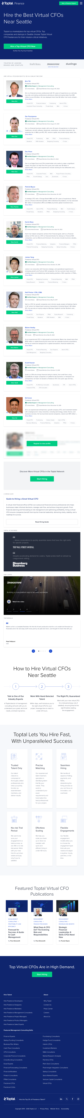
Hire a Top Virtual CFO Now (22, 46)
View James (14, 277)
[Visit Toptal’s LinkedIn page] (61, 1099)
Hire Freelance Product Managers (15, 1020)
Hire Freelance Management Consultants (18, 1012)
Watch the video (18, 601)
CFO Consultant (43, 388)
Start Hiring (42, 478)
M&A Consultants (49, 1052)
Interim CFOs (63, 103)
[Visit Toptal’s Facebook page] (72, 1099)
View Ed (14, 418)
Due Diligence (40, 314)
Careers (46, 1012)
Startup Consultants (49, 1071)
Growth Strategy (37, 176)
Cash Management (31, 352)
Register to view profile (42, 443)
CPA (64, 385)
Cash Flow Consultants (12, 1048)
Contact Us (47, 1005)
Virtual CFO (30, 103)
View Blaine (14, 348)
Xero (47, 176)
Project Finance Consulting (63, 174)
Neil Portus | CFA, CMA (33, 292)
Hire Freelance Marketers (12, 1008)
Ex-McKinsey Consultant (42, 385)
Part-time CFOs (48, 1060)
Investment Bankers (50, 1048)
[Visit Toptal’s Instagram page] (78, 1099)
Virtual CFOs (47, 1083)
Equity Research (31, 282)
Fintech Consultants (11, 1075)
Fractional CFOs (31, 388)
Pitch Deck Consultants (51, 1064)
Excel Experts (8, 1064)
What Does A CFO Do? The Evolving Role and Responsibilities (42, 931)
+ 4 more (70, 212)
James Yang (29, 257)
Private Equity (49, 106)
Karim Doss (29, 222)
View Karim (14, 242)
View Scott (14, 383)
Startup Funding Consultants (13, 1040)
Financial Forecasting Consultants (15, 1067)
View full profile (14, 89)
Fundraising (53, 103)
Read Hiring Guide (42, 522)
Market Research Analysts (52, 1056)
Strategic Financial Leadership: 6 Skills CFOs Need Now (67, 932)
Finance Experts (9, 1036)
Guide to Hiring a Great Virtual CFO (22, 498)
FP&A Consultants (10, 1079)
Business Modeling (32, 423)
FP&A (54, 138)
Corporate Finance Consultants (14, 1056)
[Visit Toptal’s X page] (67, 1099)
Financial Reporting (56, 279)
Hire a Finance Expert (69, 3)
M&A (58, 106)
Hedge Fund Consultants (51, 1040)
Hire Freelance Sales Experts (14, 1024)
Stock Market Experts (50, 1075)
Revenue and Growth (66, 924)
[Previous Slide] (33, 651)
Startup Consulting (61, 247)
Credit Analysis (71, 209)
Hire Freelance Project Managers (15, 1016)
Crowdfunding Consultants (13, 1060)
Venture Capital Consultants (52, 1079)
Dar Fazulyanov (31, 116)
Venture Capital (50, 420)
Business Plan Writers (11, 1044)
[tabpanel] (42, 634)
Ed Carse (28, 398)
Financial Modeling (64, 138)
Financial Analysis (41, 103)
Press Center (48, 1008)
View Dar (14, 136)
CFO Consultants (10, 1052)
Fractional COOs (9, 1087)
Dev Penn (28, 151)
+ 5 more (64, 141)
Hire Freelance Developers (13, 1001)
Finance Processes (41, 924)
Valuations (29, 141)
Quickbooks (55, 176)
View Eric (14, 101)
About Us (47, 1016)
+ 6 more (65, 106)
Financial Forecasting (32, 247)
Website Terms (55, 1109)
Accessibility (65, 1109)
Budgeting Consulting (53, 141)
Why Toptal (47, 1001)
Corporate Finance (41, 174)
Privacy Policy (44, 1109)
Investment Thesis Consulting (34, 106)
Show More (28, 99)
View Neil (14, 312)
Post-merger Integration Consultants (55, 1067)
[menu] (81, 3)
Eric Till (27, 81)
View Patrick (14, 207)
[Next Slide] (50, 651)
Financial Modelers (10, 1071)
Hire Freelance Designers (13, 1005)
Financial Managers (64, 244)
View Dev (14, 172)
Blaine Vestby (30, 327)
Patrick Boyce (30, 187)
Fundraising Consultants (51, 1036)
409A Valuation (40, 141)
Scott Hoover (30, 363)
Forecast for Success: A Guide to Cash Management (16, 933)
